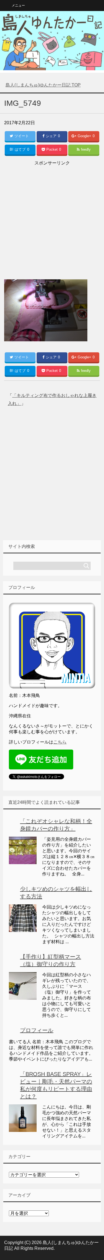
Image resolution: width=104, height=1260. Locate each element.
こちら (60, 742)
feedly (86, 149)
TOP (43, 85)
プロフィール (36, 1030)
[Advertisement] (52, 219)
